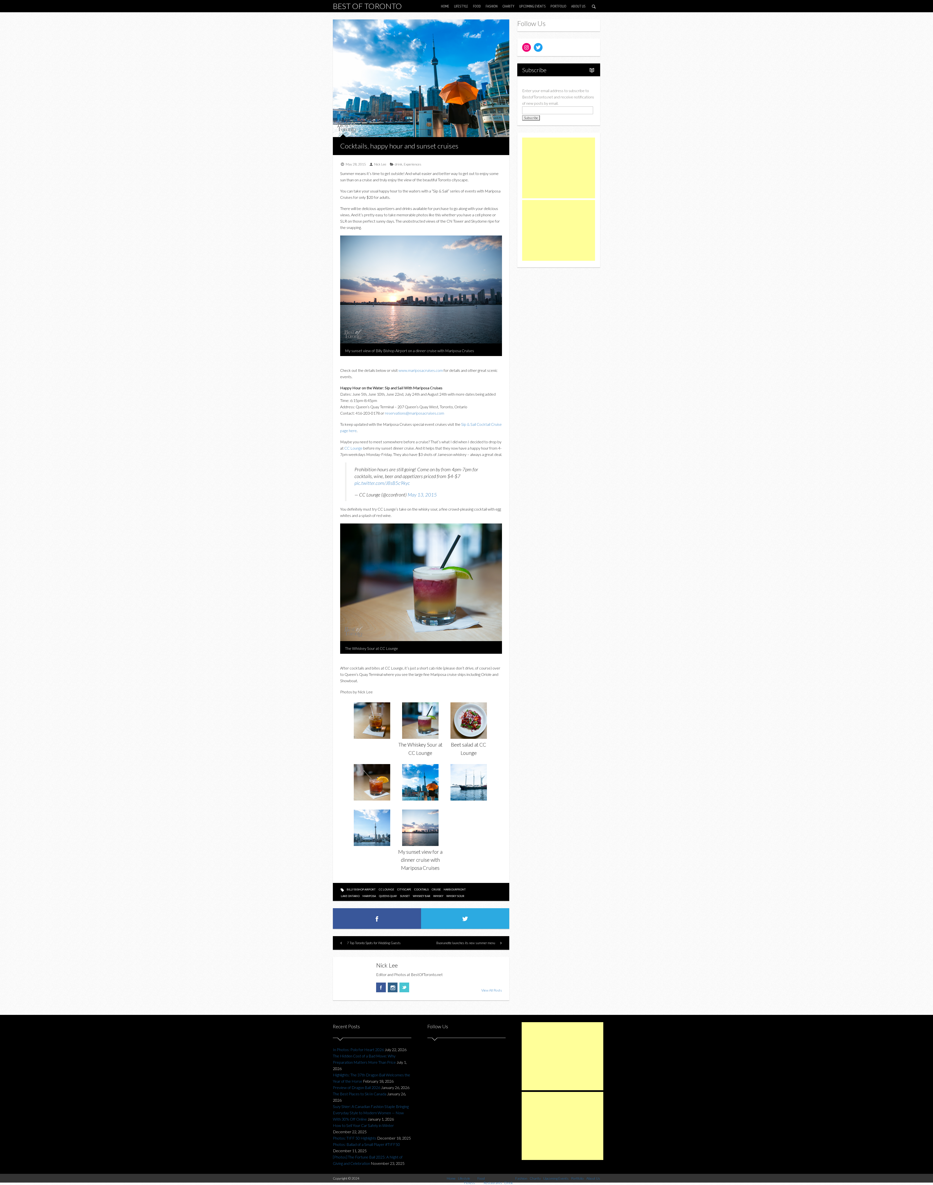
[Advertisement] (558, 168)
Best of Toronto (367, 6)
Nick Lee (380, 164)
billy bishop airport (361, 889)
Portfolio (558, 6)
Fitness (469, 1183)
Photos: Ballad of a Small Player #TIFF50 (366, 1144)
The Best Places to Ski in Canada (359, 1093)
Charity (508, 6)
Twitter (404, 987)
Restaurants (493, 1183)
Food (477, 6)
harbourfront (455, 889)
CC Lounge (353, 448)
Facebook (381, 987)
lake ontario (350, 895)
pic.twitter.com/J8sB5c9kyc (382, 483)
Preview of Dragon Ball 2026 (356, 1087)
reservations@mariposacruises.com (414, 413)
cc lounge (386, 889)
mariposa (369, 895)
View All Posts (491, 990)
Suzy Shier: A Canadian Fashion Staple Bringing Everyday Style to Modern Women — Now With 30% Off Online (371, 1112)
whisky (438, 895)
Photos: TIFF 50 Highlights (354, 1138)
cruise (436, 889)
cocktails (421, 889)
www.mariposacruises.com (420, 370)
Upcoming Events (532, 6)
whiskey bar (421, 895)
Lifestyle (461, 6)
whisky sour (455, 895)
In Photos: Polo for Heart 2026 (358, 1049)
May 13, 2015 (422, 494)
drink (398, 164)
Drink (508, 1183)
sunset (405, 895)
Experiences (412, 164)
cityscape (404, 889)
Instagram (392, 987)
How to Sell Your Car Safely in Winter (363, 1125)
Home (445, 6)
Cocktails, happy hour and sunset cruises (399, 146)
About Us (578, 6)
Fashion (492, 6)
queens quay (388, 895)
